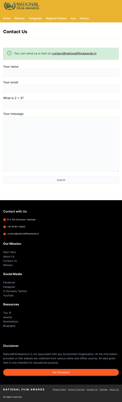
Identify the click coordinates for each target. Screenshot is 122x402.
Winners (8, 265)
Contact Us (10, 260)
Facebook (9, 282)
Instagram (9, 286)
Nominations (10, 321)
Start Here (9, 252)
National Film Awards (24, 389)
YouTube (8, 295)
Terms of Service (76, 389)
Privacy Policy (59, 389)
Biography (9, 325)
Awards (7, 317)
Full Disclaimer (61, 372)
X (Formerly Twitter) (15, 291)
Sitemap (104, 389)
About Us (8, 256)
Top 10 (7, 312)
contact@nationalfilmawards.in (74, 53)
